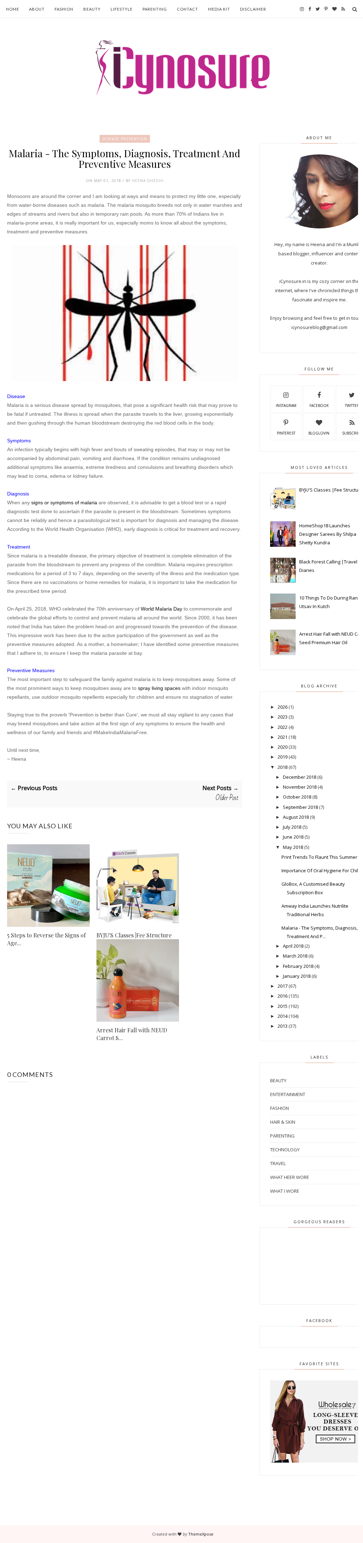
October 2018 (297, 797)
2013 (282, 1026)
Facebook (319, 405)
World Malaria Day (161, 609)
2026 (282, 707)
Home (12, 9)
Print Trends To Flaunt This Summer (319, 857)
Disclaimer (253, 9)
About (37, 9)
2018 (282, 767)
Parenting (155, 9)
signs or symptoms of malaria (64, 502)
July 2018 (292, 827)
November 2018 (300, 787)
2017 (282, 986)
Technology (285, 1149)
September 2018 (300, 807)
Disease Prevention (124, 138)
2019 (282, 757)
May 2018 (293, 847)
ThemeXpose (200, 1534)
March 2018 (295, 956)
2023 (282, 717)
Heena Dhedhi (148, 180)
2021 (282, 737)
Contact (187, 9)
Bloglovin (318, 433)
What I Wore (284, 1191)
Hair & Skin (282, 1122)
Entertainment (287, 1094)
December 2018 (299, 777)
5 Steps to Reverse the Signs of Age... (46, 939)
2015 (282, 1006)
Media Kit (219, 9)
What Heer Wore (289, 1177)
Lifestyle (122, 9)
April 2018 (293, 946)
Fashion (64, 9)
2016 (282, 996)
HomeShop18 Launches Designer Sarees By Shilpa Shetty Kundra (327, 534)
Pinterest (286, 433)
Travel (278, 1163)
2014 (282, 1016)
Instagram (286, 405)
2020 (282, 747)
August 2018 (296, 817)
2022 (282, 727)
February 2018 (298, 966)
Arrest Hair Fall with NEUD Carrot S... (131, 1034)
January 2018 (297, 976)
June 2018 (293, 837)
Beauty (92, 9)
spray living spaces (159, 688)
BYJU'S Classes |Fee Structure (134, 935)
